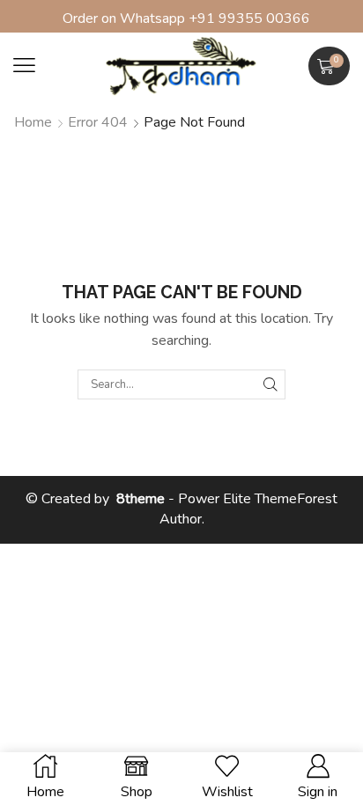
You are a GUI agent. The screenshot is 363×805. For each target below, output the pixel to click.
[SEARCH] (270, 384)
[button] (24, 66)
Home (33, 122)
